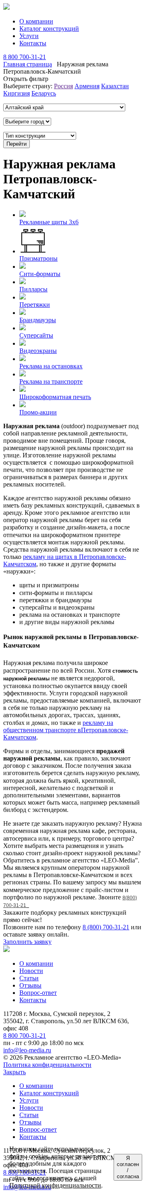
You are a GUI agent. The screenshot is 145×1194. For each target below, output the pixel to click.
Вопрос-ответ (38, 992)
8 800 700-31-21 (24, 56)
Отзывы (30, 985)
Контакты (32, 43)
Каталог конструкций (49, 28)
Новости (31, 970)
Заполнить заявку (27, 941)
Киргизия (16, 93)
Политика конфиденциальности (47, 1064)
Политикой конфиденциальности (55, 1185)
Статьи (29, 978)
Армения (87, 86)
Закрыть (14, 1072)
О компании (36, 21)
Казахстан (115, 86)
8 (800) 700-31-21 (106, 927)
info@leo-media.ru (27, 1050)
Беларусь (43, 93)
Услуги (29, 35)
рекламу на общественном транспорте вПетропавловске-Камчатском (65, 730)
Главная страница (27, 64)
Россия (63, 86)
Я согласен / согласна (128, 1167)
